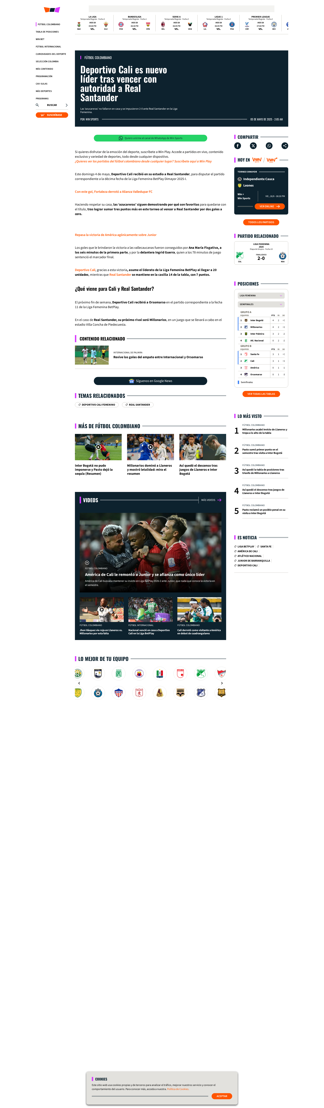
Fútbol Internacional (48, 46)
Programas (42, 98)
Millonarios (256, 327)
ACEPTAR (222, 1096)
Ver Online (267, 206)
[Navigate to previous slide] (79, 683)
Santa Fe (254, 354)
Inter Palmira (257, 334)
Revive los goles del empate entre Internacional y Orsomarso (158, 357)
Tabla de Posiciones (47, 32)
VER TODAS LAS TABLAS (261, 394)
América (254, 368)
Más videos (208, 500)
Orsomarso (256, 374)
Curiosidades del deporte (51, 54)
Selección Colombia (47, 61)
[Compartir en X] (253, 145)
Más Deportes (44, 91)
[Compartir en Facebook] (237, 145)
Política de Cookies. (178, 1089)
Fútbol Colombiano (49, 24)
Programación (44, 76)
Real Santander (120, 274)
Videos (90, 500)
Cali (252, 361)
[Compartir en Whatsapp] (269, 145)
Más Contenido (44, 69)
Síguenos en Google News (154, 381)
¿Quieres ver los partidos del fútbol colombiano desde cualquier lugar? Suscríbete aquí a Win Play (143, 161)
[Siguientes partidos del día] (284, 23)
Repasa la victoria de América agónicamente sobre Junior (115, 235)
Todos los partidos (261, 222)
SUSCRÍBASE (54, 115)
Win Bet (40, 39)
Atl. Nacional (257, 340)
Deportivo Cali (85, 270)
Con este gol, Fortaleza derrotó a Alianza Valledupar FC (114, 191)
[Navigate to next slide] (221, 683)
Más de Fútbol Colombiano (109, 426)
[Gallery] (150, 683)
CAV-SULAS (41, 84)
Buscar (52, 105)
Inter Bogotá (256, 320)
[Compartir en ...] (284, 145)
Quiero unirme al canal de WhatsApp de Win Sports (153, 138)
